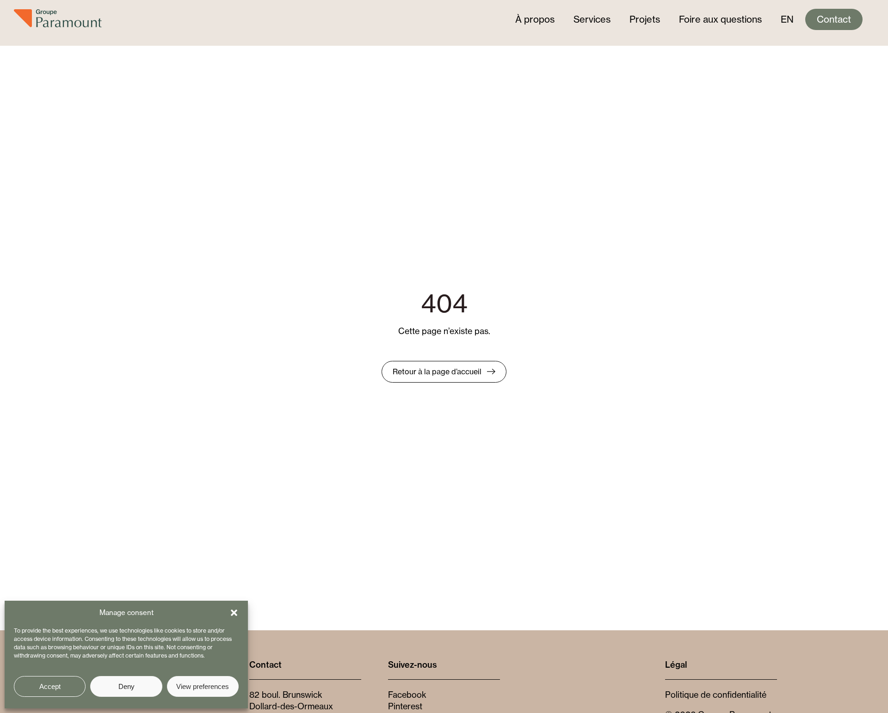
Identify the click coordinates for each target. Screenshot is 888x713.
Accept (50, 686)
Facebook (407, 694)
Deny (126, 686)
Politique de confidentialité (715, 694)
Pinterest (405, 706)
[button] (234, 612)
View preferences (202, 686)
